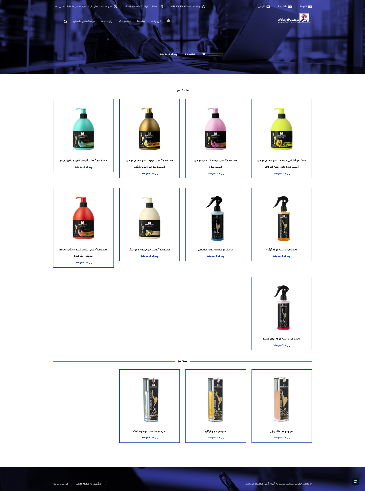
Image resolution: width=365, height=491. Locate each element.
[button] (65, 21)
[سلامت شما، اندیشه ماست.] (294, 18)
